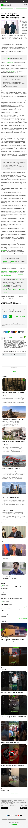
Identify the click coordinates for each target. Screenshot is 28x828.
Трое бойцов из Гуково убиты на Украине (11, 598)
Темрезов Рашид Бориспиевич (10, 541)
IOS (20, 279)
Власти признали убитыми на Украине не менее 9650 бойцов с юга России (13, 420)
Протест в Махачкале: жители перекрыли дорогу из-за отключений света (13, 717)
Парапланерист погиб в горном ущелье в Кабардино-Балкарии (11, 603)
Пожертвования (24, 805)
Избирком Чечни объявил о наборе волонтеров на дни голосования (11, 496)
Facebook (5, 289)
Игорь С (11, 337)
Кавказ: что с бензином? (7, 8)
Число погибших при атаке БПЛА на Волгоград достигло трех (13, 587)
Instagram (9, 289)
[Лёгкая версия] (6, 1)
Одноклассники (21, 289)
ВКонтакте (15, 289)
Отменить (14, 371)
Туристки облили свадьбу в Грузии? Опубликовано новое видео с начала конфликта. (13, 742)
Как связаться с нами (12, 805)
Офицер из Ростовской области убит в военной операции (13, 615)
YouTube (5, 292)
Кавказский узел (9, 62)
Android (17, 279)
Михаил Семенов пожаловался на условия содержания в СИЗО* (13, 509)
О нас (2, 805)
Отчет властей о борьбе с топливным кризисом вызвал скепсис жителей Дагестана (13, 469)
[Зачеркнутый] (11, 355)
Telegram (5, 285)
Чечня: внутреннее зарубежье (9, 261)
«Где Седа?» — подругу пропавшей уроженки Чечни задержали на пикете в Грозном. (12, 693)
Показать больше (14, 793)
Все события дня (23, 618)
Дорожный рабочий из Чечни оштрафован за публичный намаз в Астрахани (12, 640)
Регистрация (14, 367)
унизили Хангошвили (11, 71)
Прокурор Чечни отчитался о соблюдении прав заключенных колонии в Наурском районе (13, 393)
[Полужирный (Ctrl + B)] (3, 355)
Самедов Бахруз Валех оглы (9, 578)
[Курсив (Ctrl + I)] (6, 355)
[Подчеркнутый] (8, 355)
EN (4, 1)
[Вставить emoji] (14, 355)
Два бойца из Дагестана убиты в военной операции (11, 593)
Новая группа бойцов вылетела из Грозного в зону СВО (14, 609)
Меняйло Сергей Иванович (9, 560)
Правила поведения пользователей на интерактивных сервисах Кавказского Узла (14, 820)
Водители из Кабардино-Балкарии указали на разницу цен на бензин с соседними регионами (13, 442)
